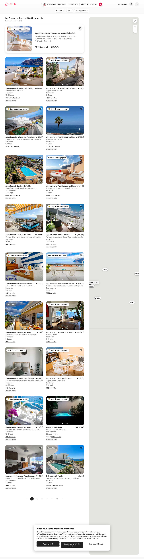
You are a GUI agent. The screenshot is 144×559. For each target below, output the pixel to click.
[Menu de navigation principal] (137, 4)
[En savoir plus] (21, 21)
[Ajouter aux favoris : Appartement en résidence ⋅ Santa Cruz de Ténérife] (40, 255)
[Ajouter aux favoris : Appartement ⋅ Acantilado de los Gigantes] (40, 60)
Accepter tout (48, 544)
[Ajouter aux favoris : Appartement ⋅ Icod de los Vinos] (81, 206)
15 (57, 499)
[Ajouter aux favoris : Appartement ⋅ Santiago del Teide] (40, 157)
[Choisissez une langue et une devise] (131, 4)
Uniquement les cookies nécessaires (72, 545)
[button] (41, 47)
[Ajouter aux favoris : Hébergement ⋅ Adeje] (81, 447)
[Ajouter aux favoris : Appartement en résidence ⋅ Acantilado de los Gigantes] (40, 109)
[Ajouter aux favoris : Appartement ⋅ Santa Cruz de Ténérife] (81, 304)
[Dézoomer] (135, 27)
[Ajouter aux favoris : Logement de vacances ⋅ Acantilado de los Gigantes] (40, 447)
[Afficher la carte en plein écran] (135, 21)
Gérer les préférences (96, 544)
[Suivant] (62, 499)
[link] (27, 499)
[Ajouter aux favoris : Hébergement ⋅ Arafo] (81, 399)
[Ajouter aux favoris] (80, 28)
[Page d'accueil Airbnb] (10, 4)
